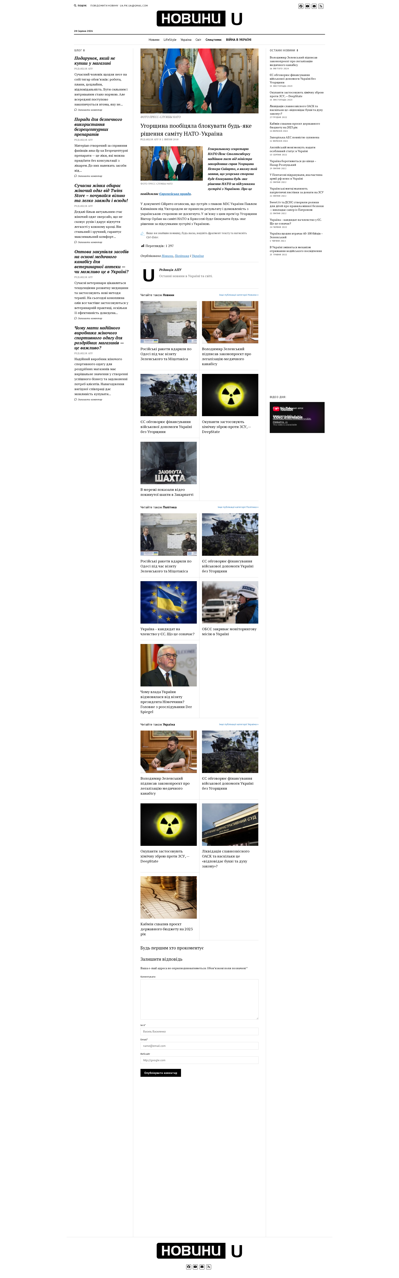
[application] (297, 417)
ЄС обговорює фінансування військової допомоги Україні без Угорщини (166, 426)
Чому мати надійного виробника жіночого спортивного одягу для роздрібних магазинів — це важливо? (99, 337)
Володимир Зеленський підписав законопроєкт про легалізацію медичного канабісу (226, 356)
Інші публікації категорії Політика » (238, 507)
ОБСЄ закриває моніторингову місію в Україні (229, 631)
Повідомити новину (104, 5)
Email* (144, 1039)
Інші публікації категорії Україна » (239, 724)
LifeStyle (170, 39)
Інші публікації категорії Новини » (239, 294)
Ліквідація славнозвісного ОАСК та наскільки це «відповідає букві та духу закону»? (225, 859)
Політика (182, 255)
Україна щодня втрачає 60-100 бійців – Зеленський (296, 235)
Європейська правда (175, 193)
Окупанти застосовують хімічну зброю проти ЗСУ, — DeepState (226, 426)
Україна (186, 39)
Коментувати (147, 976)
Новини (154, 39)
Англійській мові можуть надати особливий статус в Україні (292, 149)
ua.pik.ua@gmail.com (134, 5)
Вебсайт (145, 1053)
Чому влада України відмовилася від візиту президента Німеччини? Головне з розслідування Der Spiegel (166, 701)
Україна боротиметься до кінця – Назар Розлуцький (293, 163)
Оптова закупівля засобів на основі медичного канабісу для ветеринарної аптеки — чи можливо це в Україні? (101, 261)
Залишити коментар (89, 109)
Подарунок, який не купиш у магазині (94, 61)
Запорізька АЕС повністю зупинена (294, 137)
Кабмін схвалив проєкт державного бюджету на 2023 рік (166, 928)
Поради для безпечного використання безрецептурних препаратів (98, 127)
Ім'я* (142, 1025)
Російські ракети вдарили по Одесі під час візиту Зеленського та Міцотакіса (165, 353)
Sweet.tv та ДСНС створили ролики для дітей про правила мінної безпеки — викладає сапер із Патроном (297, 206)
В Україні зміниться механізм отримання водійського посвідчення (296, 249)
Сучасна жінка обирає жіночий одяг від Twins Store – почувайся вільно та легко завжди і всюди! (101, 193)
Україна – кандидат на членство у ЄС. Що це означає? (167, 631)
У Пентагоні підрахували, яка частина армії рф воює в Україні (296, 176)
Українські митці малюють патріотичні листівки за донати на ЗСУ (297, 190)
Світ (198, 39)
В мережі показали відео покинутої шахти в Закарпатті (166, 492)
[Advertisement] (301, 326)
